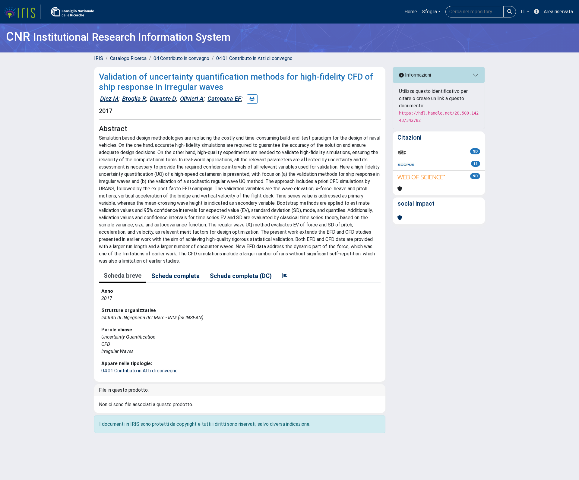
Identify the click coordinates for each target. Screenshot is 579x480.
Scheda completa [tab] (175, 275)
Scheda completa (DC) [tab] (241, 275)
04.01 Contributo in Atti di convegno (254, 58)
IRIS (98, 58)
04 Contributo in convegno (181, 58)
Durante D (163, 98)
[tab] (285, 276)
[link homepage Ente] (72, 12)
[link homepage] (22, 12)
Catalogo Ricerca (128, 58)
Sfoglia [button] (429, 11)
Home (410, 11)
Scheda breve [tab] (122, 275)
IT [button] (523, 11)
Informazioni (417, 75)
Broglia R (134, 98)
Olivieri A (192, 98)
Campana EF (224, 98)
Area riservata (558, 11)
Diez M (109, 98)
